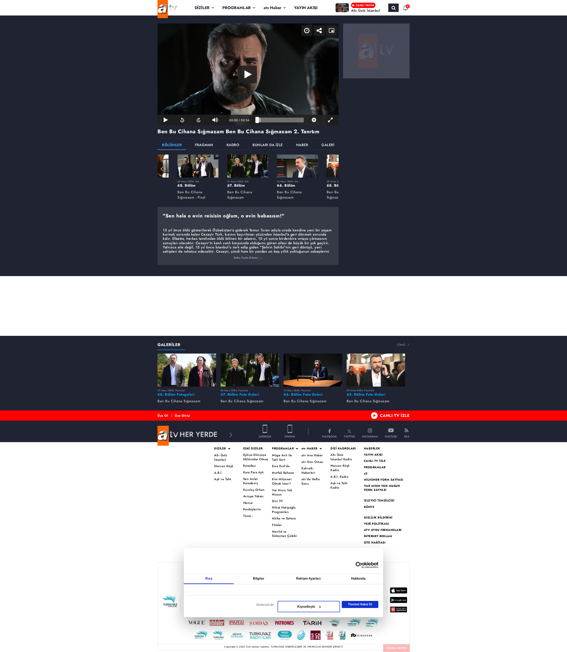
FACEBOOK (329, 436)
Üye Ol (162, 415)
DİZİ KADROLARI (343, 449)
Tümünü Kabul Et (360, 604)
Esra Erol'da (280, 466)
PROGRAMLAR (236, 8)
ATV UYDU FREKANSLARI (383, 530)
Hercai (248, 503)
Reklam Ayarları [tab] (308, 578)
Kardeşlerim (252, 509)
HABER (302, 145)
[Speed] (306, 30)
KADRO (233, 145)
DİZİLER (202, 8)
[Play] (248, 74)
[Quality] (314, 120)
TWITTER (349, 436)
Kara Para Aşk (253, 472)
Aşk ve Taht (222, 479)
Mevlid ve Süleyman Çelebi (284, 534)
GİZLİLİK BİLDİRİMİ (378, 518)
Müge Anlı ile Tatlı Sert (282, 457)
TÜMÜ (401, 344)
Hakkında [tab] (358, 578)
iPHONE (289, 436)
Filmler (277, 525)
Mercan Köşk (223, 466)
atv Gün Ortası (312, 462)
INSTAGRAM (370, 436)
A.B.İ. (218, 473)
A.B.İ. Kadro (339, 477)
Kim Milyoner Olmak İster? (282, 481)
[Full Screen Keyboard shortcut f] (330, 120)
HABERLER (372, 449)
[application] (248, 74)
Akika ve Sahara (284, 518)
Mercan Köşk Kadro (340, 468)
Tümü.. (248, 516)
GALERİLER (169, 345)
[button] (161, 168)
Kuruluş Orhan (254, 490)
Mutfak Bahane (283, 473)
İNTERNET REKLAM (378, 536)
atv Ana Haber (312, 455)
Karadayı (249, 466)
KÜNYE (369, 507)
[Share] (319, 30)
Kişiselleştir (306, 606)
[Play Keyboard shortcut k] (165, 120)
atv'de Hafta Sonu (310, 481)
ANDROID (265, 436)
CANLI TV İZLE (395, 415)
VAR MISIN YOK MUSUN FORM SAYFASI (382, 488)
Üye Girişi (182, 415)
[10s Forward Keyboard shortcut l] (198, 120)
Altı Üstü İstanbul (220, 457)
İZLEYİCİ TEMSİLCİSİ (379, 501)
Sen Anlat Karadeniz (250, 481)
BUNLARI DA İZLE (267, 145)
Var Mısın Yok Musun (282, 492)
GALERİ (327, 145)
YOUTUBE (391, 436)
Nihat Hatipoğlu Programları (284, 509)
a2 (366, 474)
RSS (406, 436)
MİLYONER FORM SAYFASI (383, 480)
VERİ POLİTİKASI (376, 524)
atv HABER (309, 449)
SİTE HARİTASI (375, 543)
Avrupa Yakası (253, 496)
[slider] (280, 120)
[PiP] (331, 30)
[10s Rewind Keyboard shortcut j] (182, 120)
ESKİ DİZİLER (253, 449)
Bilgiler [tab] (258, 578)
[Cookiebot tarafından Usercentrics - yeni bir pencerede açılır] (359, 565)
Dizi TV (277, 501)
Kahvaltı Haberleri (308, 470)
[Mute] (215, 120)
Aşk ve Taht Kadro (339, 485)
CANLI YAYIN (396, 648)
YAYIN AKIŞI (306, 8)
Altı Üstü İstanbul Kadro (341, 457)
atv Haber (272, 8)
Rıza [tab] (208, 578)
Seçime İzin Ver (265, 604)
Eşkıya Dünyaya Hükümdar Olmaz (255, 457)
